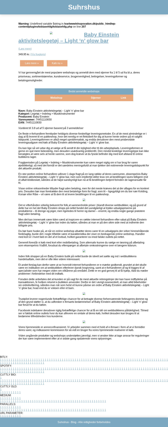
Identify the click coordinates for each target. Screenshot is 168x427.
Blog (73, 422)
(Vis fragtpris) (38, 54)
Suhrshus (84, 7)
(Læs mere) (25, 48)
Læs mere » (32, 63)
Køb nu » (57, 63)
